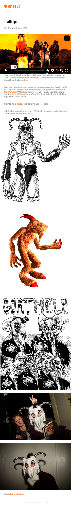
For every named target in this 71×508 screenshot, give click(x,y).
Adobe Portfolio (41, 502)
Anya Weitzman (20, 94)
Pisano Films (12, 6)
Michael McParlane (10, 92)
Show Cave (62, 111)
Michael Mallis (56, 89)
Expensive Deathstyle (17, 494)
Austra (20, 104)
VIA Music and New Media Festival (18, 77)
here (25, 80)
